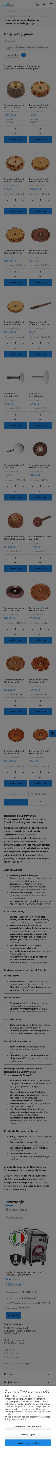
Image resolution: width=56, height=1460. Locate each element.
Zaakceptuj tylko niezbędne (28, 1426)
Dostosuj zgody (28, 1434)
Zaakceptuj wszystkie (28, 1443)
